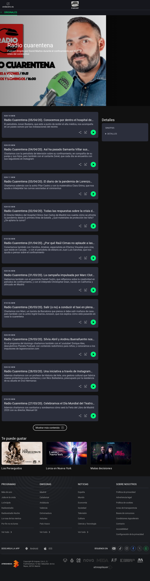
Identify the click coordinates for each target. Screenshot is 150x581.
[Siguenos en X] (139, 548)
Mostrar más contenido (48, 427)
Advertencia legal (124, 497)
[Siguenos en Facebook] (133, 548)
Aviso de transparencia (126, 508)
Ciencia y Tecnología (87, 524)
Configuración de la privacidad (130, 534)
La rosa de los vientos (11, 518)
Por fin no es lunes (9, 524)
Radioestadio (7, 508)
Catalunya (44, 497)
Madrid (43, 492)
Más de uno (6, 492)
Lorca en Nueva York (58, 468)
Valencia (43, 508)
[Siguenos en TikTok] (120, 548)
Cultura (81, 518)
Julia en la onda (8, 497)
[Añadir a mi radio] (85, 132)
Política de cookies (124, 502)
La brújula (6, 502)
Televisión (82, 513)
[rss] (10, 76)
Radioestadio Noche (10, 513)
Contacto (120, 524)
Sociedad (82, 508)
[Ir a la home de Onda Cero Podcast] (75, 5)
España (81, 492)
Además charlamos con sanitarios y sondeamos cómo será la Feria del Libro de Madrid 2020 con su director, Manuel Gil (49, 409)
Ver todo (5, 532)
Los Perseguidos (11, 468)
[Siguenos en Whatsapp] (146, 548)
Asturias (43, 518)
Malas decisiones (101, 468)
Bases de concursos (125, 513)
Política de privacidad (125, 492)
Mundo (81, 497)
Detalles (112, 134)
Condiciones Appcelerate (127, 518)
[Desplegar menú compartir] (80, 132)
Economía (82, 502)
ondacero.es (8, 7)
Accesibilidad (122, 529)
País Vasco (45, 524)
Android (33, 548)
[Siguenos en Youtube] (113, 548)
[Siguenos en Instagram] (126, 548)
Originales (10, 12)
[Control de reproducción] (93, 132)
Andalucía (44, 502)
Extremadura (46, 513)
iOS (50, 548)
